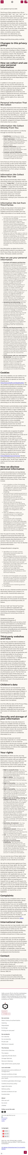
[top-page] (25, 1152)
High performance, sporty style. (10, 1063)
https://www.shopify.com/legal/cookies (12, 383)
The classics (4, 1053)
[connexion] (22, 2)
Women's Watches (7, 1061)
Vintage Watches (6, 1058)
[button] (2, 1)
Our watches (5, 1036)
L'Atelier (3, 1105)
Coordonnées (5, 1094)
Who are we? (5, 1100)
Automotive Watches (7, 1050)
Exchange (4, 1028)
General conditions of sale (9, 1074)
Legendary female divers (8, 1055)
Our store (4, 1103)
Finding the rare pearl (7, 1030)
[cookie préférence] (1, 1153)
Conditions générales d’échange (11, 1081)
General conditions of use (9, 1091)
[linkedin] (5, 1112)
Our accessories (6, 1039)
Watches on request (7, 1044)
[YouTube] (2, 1112)
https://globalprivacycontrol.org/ (10, 456)
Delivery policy (5, 1089)
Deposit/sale (5, 1025)
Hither (22, 918)
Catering (4, 1023)
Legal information (6, 1086)
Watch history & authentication (10, 1020)
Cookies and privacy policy (9, 1083)
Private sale (4, 1041)
